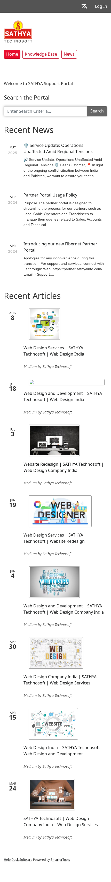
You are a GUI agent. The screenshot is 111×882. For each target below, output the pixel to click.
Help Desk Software (18, 860)
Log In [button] (101, 6)
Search (97, 111)
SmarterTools (60, 860)
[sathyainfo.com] (18, 31)
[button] (84, 6)
